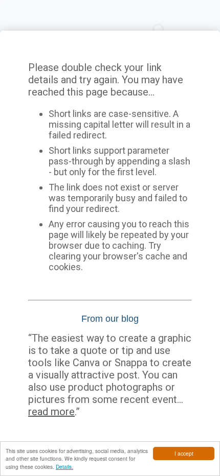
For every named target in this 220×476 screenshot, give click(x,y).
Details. (64, 466)
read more (51, 412)
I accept (183, 453)
